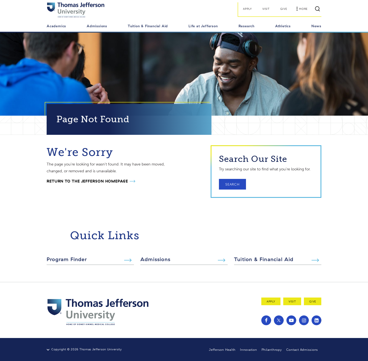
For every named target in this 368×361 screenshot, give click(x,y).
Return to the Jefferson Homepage (87, 181)
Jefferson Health (222, 350)
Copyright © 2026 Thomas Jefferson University (86, 349)
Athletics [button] (283, 26)
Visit (266, 8)
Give (283, 8)
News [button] (316, 26)
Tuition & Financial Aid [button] (148, 26)
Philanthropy (272, 350)
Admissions (155, 259)
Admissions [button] (97, 26)
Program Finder (67, 259)
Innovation (248, 350)
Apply (247, 8)
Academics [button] (56, 26)
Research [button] (246, 26)
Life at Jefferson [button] (203, 26)
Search (232, 184)
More (303, 8)
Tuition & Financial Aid (264, 259)
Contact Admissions (302, 350)
